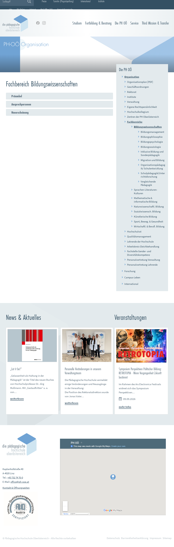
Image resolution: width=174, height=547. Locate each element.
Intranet (33, 9)
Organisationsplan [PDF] (140, 81)
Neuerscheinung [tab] (20, 112)
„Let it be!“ (16, 368)
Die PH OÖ (121, 23)
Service (134, 23)
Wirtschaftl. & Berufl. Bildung (149, 226)
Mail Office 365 (46, 9)
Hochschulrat (134, 231)
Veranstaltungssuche (65, 9)
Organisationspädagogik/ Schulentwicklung (153, 166)
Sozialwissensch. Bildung (147, 211)
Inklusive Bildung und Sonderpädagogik (152, 153)
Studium (77, 23)
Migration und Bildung (152, 160)
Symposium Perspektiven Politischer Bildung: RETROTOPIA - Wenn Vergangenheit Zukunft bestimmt (140, 373)
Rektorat (131, 92)
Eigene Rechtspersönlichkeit (142, 106)
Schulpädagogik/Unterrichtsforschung (153, 175)
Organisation (131, 76)
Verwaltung (133, 101)
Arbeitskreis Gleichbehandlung (143, 246)
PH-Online (21, 9)
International (131, 283)
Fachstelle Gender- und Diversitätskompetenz (139, 253)
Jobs (10, 9)
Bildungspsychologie (152, 141)
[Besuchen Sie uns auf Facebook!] (38, 23)
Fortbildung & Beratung (98, 23)
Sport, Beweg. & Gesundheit (148, 221)
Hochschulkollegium (138, 111)
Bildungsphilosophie (151, 136)
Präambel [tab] (16, 96)
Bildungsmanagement (152, 131)
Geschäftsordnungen (138, 86)
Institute (131, 96)
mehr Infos (125, 406)
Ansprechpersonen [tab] (21, 104)
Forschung (129, 271)
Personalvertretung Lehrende (142, 264)
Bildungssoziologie (151, 146)
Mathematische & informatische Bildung (145, 199)
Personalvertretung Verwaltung (143, 259)
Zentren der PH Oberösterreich (143, 116)
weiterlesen (17, 398)
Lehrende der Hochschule (140, 241)
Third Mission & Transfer (155, 23)
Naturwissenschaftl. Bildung (149, 206)
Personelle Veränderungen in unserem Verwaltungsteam (83, 371)
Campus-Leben (132, 277)
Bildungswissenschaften (148, 126)
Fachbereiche (134, 121)
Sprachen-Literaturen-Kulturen (145, 191)
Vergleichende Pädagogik (148, 183)
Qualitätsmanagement (139, 236)
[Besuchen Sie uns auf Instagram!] (44, 23)
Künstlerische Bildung (145, 216)
